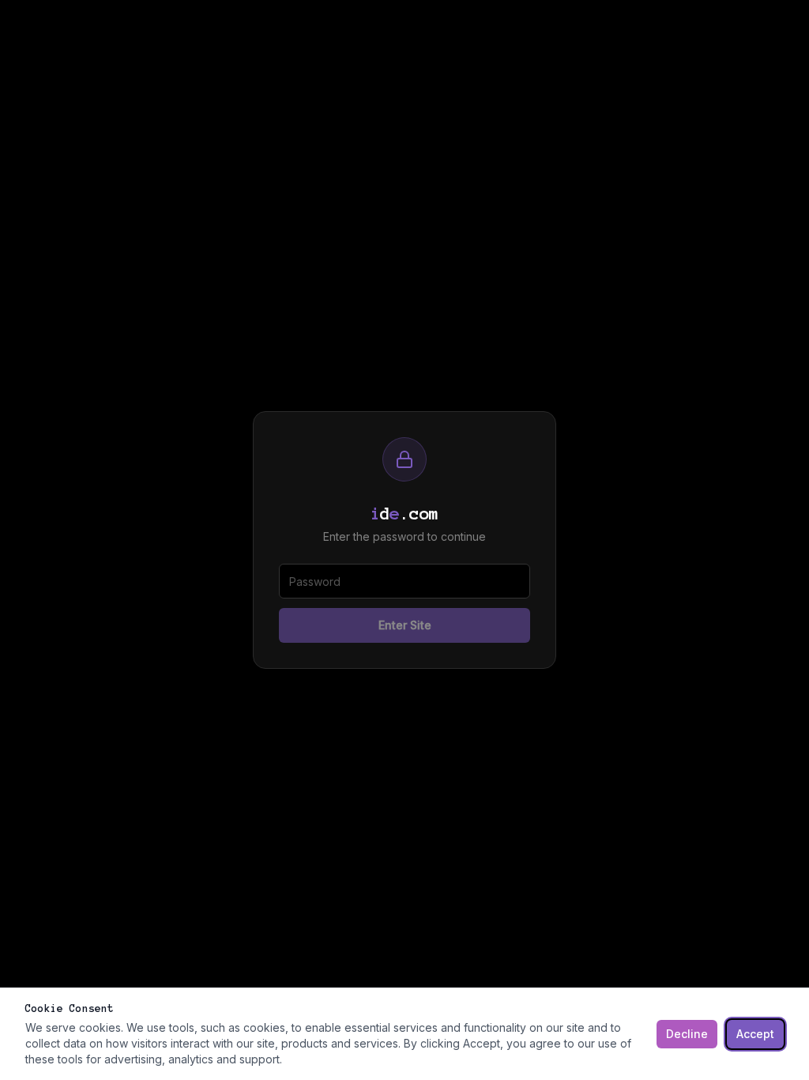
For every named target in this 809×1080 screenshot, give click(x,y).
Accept (755, 1033)
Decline (687, 1033)
